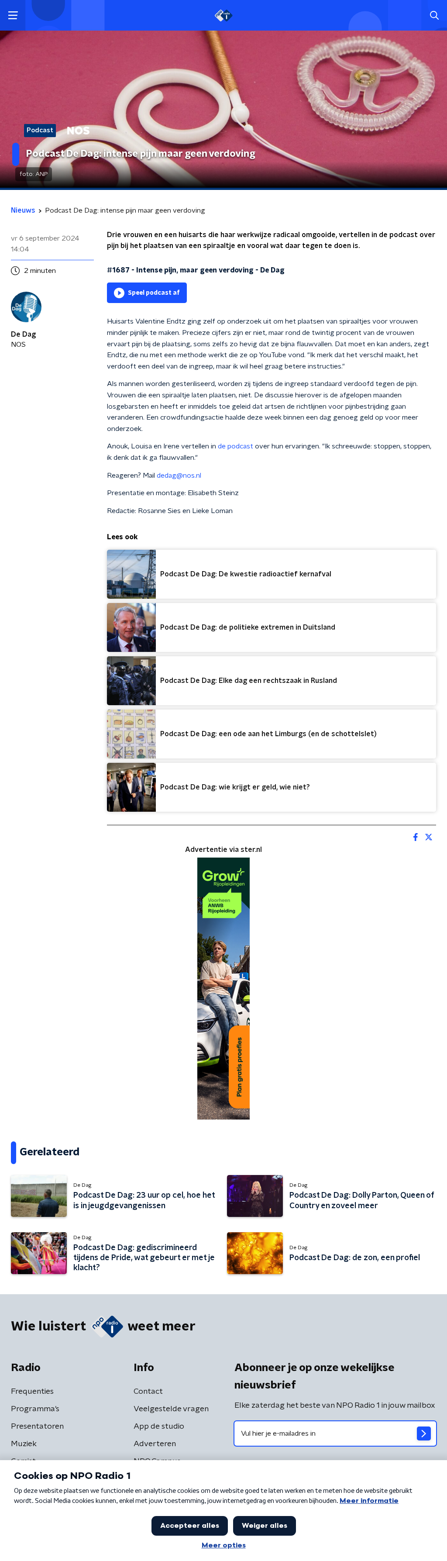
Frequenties (32, 1392)
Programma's (35, 1409)
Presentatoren (37, 1426)
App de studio (159, 1426)
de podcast (235, 446)
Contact (148, 1392)
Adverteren (155, 1444)
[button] (12, 15)
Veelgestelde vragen (171, 1409)
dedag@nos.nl (179, 475)
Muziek (24, 1444)
